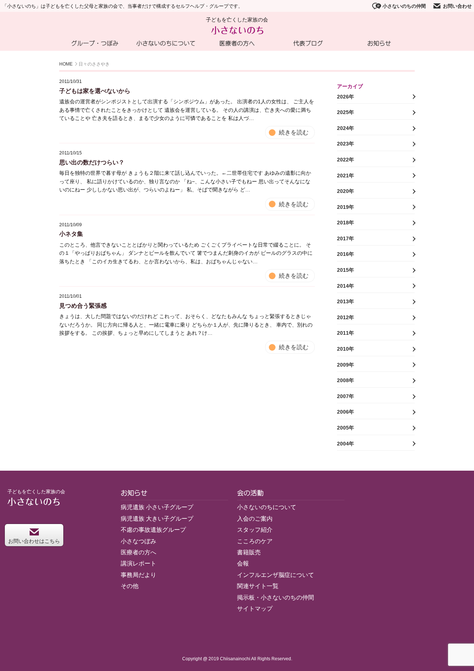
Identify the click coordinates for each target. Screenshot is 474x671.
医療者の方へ (237, 43)
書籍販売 (249, 552)
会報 (243, 563)
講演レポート (138, 563)
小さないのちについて (166, 43)
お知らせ (379, 43)
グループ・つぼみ (94, 43)
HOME (66, 64)
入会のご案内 (255, 518)
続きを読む (293, 132)
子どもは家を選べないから (94, 91)
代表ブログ (308, 43)
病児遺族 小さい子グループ (157, 507)
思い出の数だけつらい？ (91, 162)
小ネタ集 (71, 234)
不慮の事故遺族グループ (153, 530)
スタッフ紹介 (255, 530)
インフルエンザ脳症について (275, 575)
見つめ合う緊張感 (83, 306)
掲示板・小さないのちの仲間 (275, 597)
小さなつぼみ (138, 541)
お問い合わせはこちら (34, 541)
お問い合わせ (457, 6)
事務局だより (138, 575)
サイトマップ (255, 608)
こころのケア (255, 541)
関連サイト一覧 (257, 586)
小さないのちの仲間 (404, 6)
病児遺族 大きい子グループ (157, 518)
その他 (129, 586)
